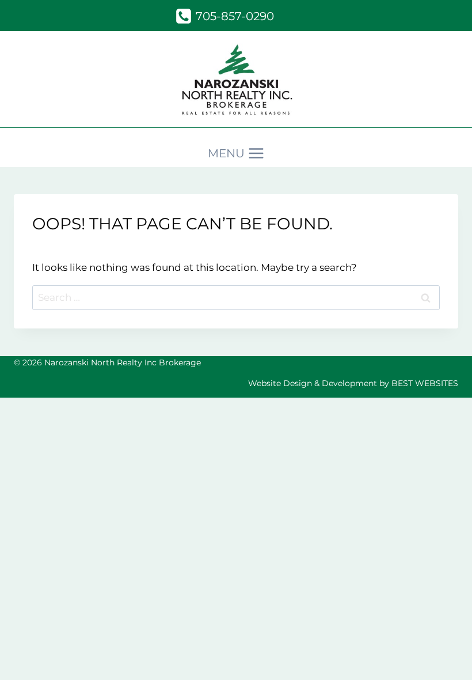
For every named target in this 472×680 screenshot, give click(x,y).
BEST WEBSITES (424, 383)
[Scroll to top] (443, 655)
